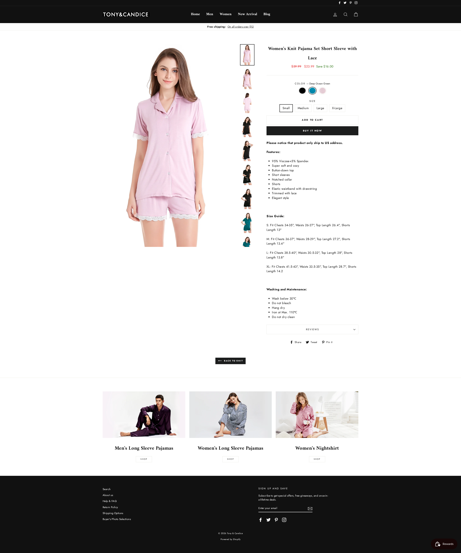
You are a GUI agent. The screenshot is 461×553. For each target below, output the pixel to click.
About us (108, 495)
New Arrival (247, 14)
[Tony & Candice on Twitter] (268, 520)
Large (320, 108)
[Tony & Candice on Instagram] (284, 520)
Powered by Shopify (231, 539)
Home (195, 14)
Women (226, 14)
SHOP (230, 459)
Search (107, 489)
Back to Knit (233, 360)
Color (312, 83)
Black (302, 90)
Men (209, 14)
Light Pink (322, 90)
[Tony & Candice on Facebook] (260, 520)
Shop (143, 459)
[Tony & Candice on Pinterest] (276, 520)
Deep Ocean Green (312, 90)
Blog (266, 14)
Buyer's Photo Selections (117, 519)
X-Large (337, 108)
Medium (303, 108)
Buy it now (312, 130)
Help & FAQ (110, 501)
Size (312, 101)
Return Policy (110, 507)
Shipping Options (113, 513)
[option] (170, 145)
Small (286, 108)
